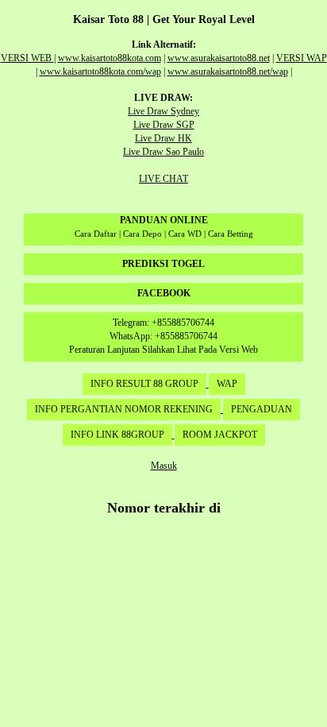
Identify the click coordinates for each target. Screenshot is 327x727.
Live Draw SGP (163, 124)
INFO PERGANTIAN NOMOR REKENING (124, 409)
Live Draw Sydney (163, 111)
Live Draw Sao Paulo (163, 151)
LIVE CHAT (163, 178)
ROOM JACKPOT (220, 434)
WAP (227, 383)
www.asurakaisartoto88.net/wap (227, 71)
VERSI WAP (301, 58)
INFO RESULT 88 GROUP (144, 383)
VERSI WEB (27, 58)
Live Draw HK (163, 138)
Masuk (164, 465)
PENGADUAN (261, 409)
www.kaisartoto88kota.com (109, 58)
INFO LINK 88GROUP (117, 434)
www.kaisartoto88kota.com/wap (100, 71)
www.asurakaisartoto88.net (218, 58)
